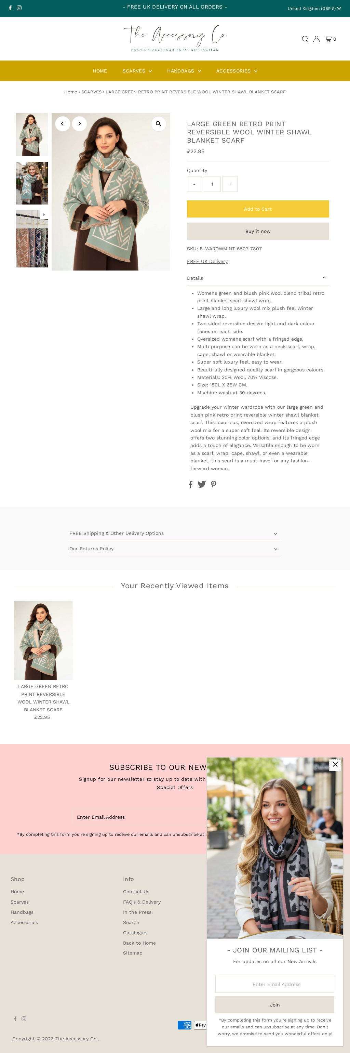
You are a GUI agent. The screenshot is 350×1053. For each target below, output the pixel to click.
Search (131, 922)
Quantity (197, 170)
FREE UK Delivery (207, 261)
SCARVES (91, 91)
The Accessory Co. (76, 1038)
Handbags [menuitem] (181, 71)
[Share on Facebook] (191, 486)
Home (70, 91)
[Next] (79, 123)
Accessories (24, 922)
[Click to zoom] (158, 124)
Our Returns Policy (91, 548)
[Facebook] (10, 8)
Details (195, 278)
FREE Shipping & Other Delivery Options (116, 533)
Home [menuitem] (100, 71)
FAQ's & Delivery (142, 902)
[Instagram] (19, 8)
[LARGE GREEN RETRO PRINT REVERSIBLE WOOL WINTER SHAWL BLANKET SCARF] (43, 640)
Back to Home (139, 943)
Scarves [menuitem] (135, 71)
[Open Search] (305, 39)
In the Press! (138, 912)
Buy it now (258, 231)
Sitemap (133, 953)
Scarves (20, 902)
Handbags (22, 912)
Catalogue (134, 932)
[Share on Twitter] (203, 486)
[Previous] (62, 123)
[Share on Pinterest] (213, 486)
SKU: (192, 248)
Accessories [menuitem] (234, 71)
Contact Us (136, 891)
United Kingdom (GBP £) (312, 8)
